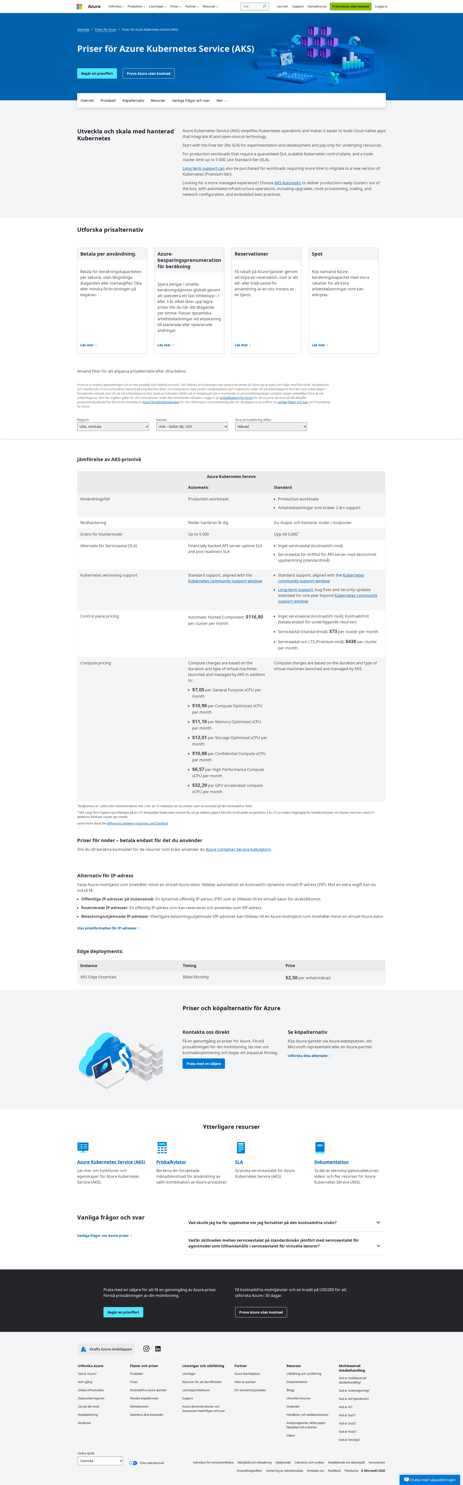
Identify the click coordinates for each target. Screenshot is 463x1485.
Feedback (334, 1471)
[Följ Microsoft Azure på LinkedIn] (158, 1349)
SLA (239, 1162)
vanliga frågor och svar (292, 402)
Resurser (209, 6)
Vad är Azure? (87, 1374)
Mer (220, 100)
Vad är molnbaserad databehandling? (352, 1380)
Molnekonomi (139, 1406)
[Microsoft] (79, 6)
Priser (174, 6)
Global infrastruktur (91, 1390)
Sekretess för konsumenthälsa (213, 1462)
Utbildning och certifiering (303, 1374)
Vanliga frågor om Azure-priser (103, 1235)
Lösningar (156, 6)
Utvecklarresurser (298, 1398)
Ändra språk (86, 1453)
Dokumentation (331, 1162)
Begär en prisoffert (97, 73)
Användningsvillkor (249, 1471)
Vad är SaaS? (347, 1423)
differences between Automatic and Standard (137, 823)
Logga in (381, 6)
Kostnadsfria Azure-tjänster (148, 1390)
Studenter (293, 1406)
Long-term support (295, 589)
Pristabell (108, 100)
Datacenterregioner (91, 1398)
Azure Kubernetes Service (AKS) (111, 1162)
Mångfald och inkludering (255, 1462)
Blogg (290, 1390)
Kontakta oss (317, 6)
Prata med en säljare (204, 1063)
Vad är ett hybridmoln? (354, 1399)
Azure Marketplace (247, 1374)
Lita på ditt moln (88, 1406)
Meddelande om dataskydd (346, 1462)
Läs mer (282, 6)
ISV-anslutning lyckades (250, 1390)
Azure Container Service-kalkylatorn (238, 849)
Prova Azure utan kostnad (350, 6)
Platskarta (351, 1471)
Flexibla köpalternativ (144, 1398)
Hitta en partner (245, 1382)
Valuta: (161, 419)
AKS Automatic (287, 182)
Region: (83, 419)
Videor (290, 1435)
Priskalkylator (171, 1162)
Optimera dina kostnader (146, 1415)
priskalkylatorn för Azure (236, 398)
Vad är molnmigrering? (354, 1391)
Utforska (114, 6)
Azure (94, 6)
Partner (190, 6)
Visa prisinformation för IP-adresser (107, 928)
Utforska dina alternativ (308, 1055)
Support (298, 6)
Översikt (87, 100)
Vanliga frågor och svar (191, 100)
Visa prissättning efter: (253, 419)
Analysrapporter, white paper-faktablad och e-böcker (306, 1425)
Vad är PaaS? (347, 1432)
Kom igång (85, 1382)
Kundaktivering (88, 1415)
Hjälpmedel (283, 1462)
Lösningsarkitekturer (196, 1390)
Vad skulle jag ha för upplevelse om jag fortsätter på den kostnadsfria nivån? (262, 1222)
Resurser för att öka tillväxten (202, 1382)
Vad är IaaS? (347, 1415)
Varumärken (376, 1462)
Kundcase (84, 1423)
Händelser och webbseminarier (307, 1415)
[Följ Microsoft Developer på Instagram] (146, 1349)
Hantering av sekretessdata (284, 1471)
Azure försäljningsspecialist (161, 402)
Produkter (135, 6)
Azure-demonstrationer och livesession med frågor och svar (203, 1408)
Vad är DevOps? (349, 1440)
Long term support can (204, 168)
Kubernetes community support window (225, 581)
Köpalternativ (133, 100)
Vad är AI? (345, 1407)
